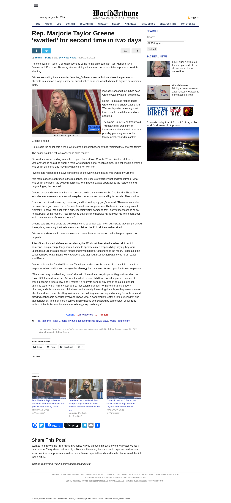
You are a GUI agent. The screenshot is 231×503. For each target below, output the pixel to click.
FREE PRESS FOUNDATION (167, 475)
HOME (37, 24)
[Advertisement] (173, 193)
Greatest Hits (168, 24)
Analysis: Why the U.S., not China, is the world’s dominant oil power (172, 124)
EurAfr (70, 24)
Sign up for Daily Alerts (141, 475)
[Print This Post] (125, 50)
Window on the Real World (65, 475)
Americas (130, 24)
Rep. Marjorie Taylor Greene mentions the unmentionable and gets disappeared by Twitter (48, 403)
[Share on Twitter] (47, 50)
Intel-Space (148, 24)
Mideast (103, 24)
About (48, 24)
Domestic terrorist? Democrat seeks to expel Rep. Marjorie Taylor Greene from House (121, 403)
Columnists (87, 24)
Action (70, 314)
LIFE (59, 24)
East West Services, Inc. (92, 475)
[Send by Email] (136, 50)
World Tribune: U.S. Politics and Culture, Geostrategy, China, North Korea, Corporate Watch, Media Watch (84, 499)
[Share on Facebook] (37, 50)
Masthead (121, 475)
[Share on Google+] (57, 50)
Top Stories (188, 24)
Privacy (110, 475)
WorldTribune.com (120, 320)
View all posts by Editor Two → (54, 332)
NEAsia (116, 24)
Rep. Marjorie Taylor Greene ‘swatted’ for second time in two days (72, 320)
